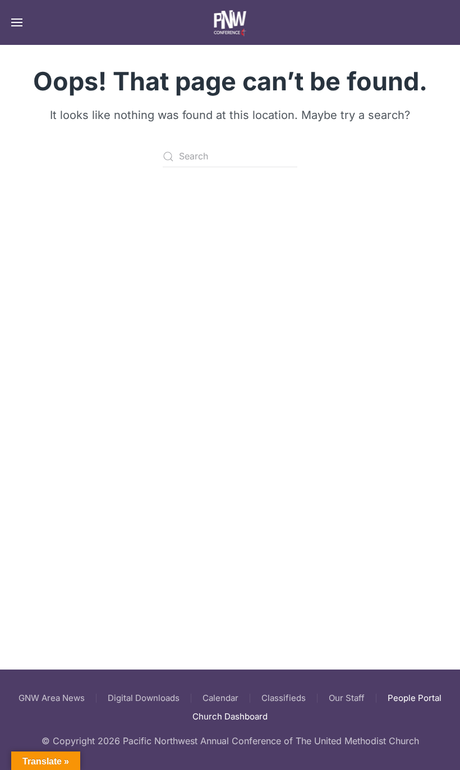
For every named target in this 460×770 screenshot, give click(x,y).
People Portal (414, 698)
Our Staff (347, 698)
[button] (16, 22)
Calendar (220, 698)
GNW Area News (52, 698)
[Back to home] (230, 22)
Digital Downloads (144, 698)
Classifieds (283, 698)
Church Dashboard (230, 716)
